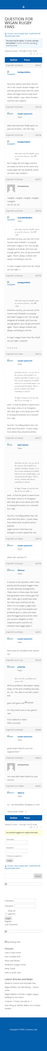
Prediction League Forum (15, 964)
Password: (10, 848)
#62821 (38, 786)
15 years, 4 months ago (24, 43)
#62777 (38, 438)
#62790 (38, 563)
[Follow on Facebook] (20, 1037)
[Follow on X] (27, 1037)
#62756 (38, 211)
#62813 (38, 758)
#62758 (38, 276)
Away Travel (10, 968)
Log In (9, 860)
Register (8, 921)
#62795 (38, 660)
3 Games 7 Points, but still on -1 (18, 1001)
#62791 (38, 632)
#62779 (38, 539)
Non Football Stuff (21, 34)
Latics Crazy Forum (13, 952)
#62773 (38, 354)
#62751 (38, 179)
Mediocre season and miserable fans (20, 983)
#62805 (38, 730)
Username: (10, 839)
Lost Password (11, 924)
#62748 (38, 135)
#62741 (38, 65)
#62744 (38, 107)
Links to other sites (13, 972)
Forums (10, 34)
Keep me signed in (15, 856)
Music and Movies (12, 960)
